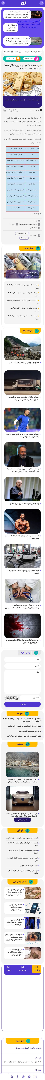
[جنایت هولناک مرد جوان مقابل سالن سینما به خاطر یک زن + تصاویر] (22, 625)
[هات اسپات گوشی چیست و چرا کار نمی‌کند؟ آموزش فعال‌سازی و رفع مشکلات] (31, 908)
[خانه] (35, 1077)
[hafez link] (29, 1076)
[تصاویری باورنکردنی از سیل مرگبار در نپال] (22, 348)
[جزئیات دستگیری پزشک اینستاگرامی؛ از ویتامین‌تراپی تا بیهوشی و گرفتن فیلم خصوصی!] (22, 591)
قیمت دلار (24, 238)
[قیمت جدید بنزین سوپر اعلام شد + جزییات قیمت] (22, 556)
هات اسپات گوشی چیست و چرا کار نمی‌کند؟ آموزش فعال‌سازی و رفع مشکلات (15, 907)
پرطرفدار (36, 970)
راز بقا (37, 1070)
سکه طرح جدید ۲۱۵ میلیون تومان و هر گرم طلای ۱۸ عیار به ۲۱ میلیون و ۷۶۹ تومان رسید (22, 720)
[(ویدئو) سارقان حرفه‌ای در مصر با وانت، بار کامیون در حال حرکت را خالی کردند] (22, 382)
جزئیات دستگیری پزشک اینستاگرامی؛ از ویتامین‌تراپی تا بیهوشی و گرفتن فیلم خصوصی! (22, 606)
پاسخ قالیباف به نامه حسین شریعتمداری (24, 504)
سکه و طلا (28, 52)
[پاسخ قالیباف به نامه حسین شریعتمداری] (22, 489)
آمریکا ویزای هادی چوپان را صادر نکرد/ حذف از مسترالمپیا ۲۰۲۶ (22, 537)
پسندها (35, 221)
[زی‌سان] (23, 3)
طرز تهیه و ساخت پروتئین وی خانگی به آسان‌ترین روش (15, 952)
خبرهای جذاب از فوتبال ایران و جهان (28, 1048)
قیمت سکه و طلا (21, 233)
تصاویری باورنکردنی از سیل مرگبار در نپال (24, 362)
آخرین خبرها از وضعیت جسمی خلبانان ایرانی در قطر (22, 859)
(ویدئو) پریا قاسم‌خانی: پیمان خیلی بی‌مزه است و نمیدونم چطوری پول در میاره (10, 28)
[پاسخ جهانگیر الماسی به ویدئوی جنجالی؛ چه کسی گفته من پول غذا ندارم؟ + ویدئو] (22, 454)
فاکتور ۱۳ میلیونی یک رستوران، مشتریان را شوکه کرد (24, 736)
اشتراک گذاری (33, 228)
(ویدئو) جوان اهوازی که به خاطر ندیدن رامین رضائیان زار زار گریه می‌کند (22, 435)
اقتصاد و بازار (36, 52)
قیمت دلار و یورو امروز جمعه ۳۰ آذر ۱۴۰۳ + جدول (23, 274)
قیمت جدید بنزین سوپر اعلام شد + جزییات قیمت (23, 572)
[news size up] (4, 110)
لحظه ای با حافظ (29, 59)
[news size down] (16, 110)
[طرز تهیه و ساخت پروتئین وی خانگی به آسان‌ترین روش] (31, 953)
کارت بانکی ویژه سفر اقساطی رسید (30, 731)
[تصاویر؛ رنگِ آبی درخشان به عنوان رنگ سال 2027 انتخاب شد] (31, 923)
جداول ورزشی (11, 59)
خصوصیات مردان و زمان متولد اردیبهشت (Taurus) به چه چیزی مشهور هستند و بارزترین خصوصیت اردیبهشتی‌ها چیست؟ (13, 937)
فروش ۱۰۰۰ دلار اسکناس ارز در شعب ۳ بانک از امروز (24, 726)
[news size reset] (10, 110)
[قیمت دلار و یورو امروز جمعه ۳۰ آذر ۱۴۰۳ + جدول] (22, 266)
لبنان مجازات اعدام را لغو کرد (29, 865)
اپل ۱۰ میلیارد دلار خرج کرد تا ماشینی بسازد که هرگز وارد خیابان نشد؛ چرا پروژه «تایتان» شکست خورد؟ (21, 815)
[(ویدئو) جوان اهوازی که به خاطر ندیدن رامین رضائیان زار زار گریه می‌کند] (22, 420)
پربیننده (22, 970)
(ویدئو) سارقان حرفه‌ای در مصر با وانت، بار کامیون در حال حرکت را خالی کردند (23, 398)
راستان (37, 1058)
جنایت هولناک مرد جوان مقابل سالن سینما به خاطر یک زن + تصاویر (22, 641)
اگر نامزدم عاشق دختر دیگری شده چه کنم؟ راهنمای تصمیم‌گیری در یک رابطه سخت (14, 892)
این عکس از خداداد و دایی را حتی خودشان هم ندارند (23, 872)
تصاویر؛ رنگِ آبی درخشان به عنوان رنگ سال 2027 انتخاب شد (14, 922)
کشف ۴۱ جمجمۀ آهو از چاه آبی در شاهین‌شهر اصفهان (23, 851)
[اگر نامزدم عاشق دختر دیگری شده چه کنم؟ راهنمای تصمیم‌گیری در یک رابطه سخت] (31, 893)
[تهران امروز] (17, 1076)
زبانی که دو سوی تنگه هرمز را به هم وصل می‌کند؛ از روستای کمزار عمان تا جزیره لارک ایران (17, 41)
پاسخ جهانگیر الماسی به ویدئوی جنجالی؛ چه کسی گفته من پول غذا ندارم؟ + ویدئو (23, 470)
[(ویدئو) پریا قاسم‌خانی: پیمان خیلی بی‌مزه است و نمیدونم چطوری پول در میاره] (29, 27)
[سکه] (23, 1076)
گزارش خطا (12, 224)
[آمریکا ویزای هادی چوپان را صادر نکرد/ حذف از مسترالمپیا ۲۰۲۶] (22, 521)
